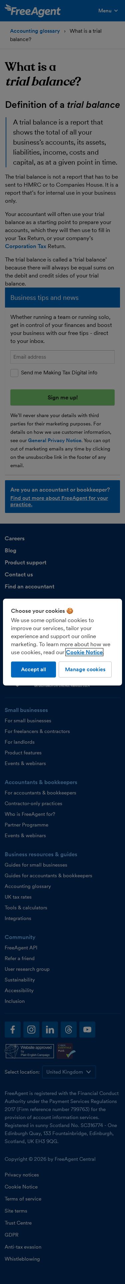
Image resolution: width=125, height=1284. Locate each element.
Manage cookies (85, 669)
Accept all (33, 669)
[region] (62, 641)
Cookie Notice (84, 652)
